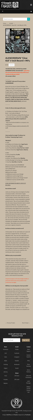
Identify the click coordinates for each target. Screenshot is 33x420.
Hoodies (6, 379)
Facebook (16, 353)
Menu (31, 5)
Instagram (16, 357)
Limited (11, 23)
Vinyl (5, 375)
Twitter (17, 349)
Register (6, 383)
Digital (5, 368)
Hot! (6, 353)
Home (9, 5)
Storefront (5, 349)
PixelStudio (27, 414)
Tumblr (17, 368)
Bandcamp (16, 364)
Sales (5, 357)
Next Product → (26, 323)
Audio (5, 360)
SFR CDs (6, 372)
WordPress (9, 414)
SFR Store (17, 375)
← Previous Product (10, 323)
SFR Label (16, 379)
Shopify (16, 414)
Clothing (6, 364)
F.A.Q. (28, 360)
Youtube (17, 360)
